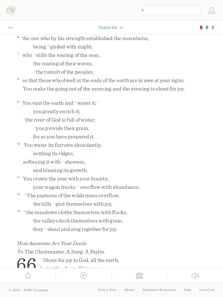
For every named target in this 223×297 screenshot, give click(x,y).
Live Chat (206, 290)
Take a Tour (107, 290)
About (129, 290)
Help (187, 290)
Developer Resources (159, 290)
